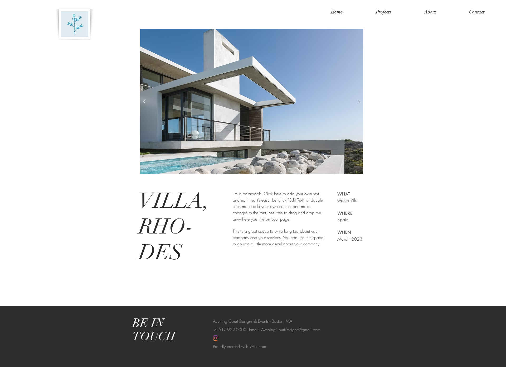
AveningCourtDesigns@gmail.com (290, 329)
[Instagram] (215, 338)
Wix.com (258, 346)
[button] (251, 101)
